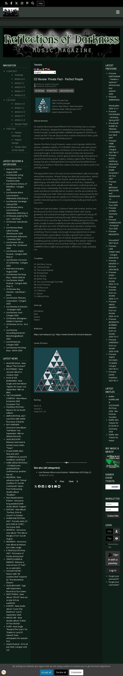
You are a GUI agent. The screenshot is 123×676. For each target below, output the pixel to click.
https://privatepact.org (44, 334)
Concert (11, 71)
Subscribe (112, 515)
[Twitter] (16, 3)
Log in (112, 570)
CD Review (39, 91)
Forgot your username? (114, 583)
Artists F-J (19, 83)
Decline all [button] (61, 672)
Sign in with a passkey (113, 559)
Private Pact (52, 91)
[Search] (32, 3)
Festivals (19, 75)
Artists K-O (20, 87)
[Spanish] (48, 69)
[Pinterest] (27, 3)
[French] (38, 69)
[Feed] (6, 3)
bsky (41, 3)
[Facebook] (11, 3)
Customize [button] (76, 672)
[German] (40, 69)
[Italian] (43, 69)
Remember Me (113, 545)
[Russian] (46, 69)
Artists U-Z (20, 95)
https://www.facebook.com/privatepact (74, 334)
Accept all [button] (46, 672)
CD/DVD (10, 100)
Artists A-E (20, 79)
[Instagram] (22, 3)
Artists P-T (20, 91)
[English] (35, 69)
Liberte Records (66, 91)
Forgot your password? (114, 577)
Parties (11, 128)
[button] (35, 486)
